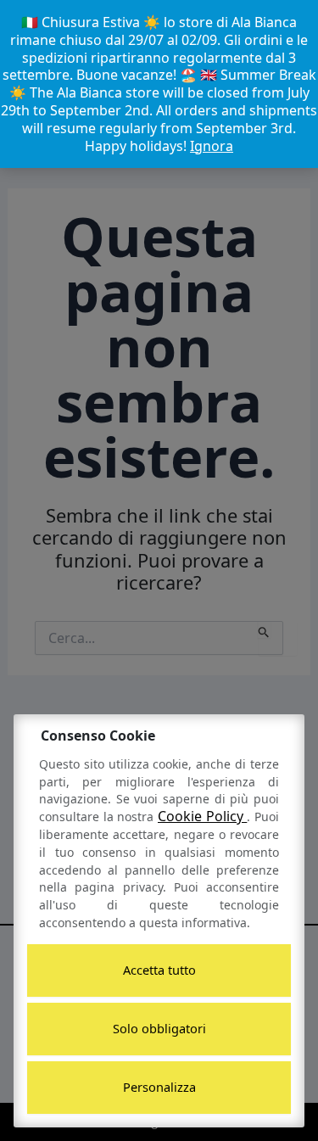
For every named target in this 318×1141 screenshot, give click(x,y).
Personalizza (159, 1086)
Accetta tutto (159, 969)
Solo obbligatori (159, 1028)
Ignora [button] (211, 146)
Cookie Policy (202, 816)
